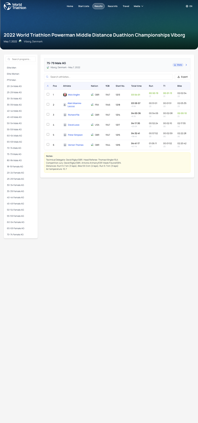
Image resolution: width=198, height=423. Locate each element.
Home (70, 6)
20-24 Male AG (14, 86)
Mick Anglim (74, 94)
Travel (126, 6)
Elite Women (13, 73)
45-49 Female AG (15, 203)
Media (137, 6)
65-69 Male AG (14, 141)
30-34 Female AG (15, 185)
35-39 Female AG (15, 191)
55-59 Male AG (14, 129)
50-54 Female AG (15, 209)
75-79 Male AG (14, 154)
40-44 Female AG (15, 197)
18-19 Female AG (15, 166)
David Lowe (73, 124)
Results (99, 6)
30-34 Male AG (14, 98)
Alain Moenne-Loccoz (75, 105)
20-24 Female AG (15, 172)
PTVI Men (11, 79)
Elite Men (11, 67)
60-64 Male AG (14, 135)
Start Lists (83, 6)
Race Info (113, 6)
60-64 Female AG (15, 222)
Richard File (73, 114)
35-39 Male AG (14, 104)
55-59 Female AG (15, 215)
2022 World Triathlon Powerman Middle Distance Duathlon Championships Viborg (94, 35)
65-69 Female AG (15, 228)
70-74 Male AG (14, 147)
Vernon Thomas (75, 144)
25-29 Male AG (14, 92)
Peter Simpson (75, 134)
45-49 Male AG (14, 117)
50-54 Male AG (14, 123)
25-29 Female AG (15, 178)
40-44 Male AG (14, 110)
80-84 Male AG (14, 160)
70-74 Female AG (15, 234)
